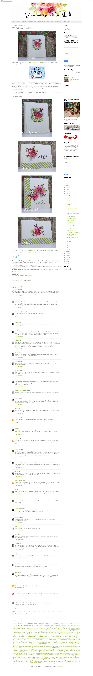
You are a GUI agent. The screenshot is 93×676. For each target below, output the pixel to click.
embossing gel (28, 643)
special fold (15, 657)
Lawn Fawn (32, 629)
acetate (37, 636)
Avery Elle (44, 623)
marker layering (50, 650)
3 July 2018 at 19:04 (19, 404)
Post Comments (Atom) (23, 613)
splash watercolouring (30, 657)
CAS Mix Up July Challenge (72, 237)
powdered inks (39, 654)
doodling (49, 642)
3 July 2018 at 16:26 (19, 366)
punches (59, 654)
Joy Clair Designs (16, 629)
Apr (68, 243)
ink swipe (39, 649)
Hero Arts (35, 628)
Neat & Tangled (57, 629)
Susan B (17, 461)
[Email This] (25, 280)
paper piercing (43, 653)
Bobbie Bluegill (19, 480)
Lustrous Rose (70, 230)
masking (68, 650)
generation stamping (43, 646)
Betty (16, 322)
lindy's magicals (19, 650)
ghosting (57, 646)
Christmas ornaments (55, 625)
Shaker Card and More (72, 208)
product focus (51, 654)
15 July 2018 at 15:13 (19, 606)
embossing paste (43, 643)
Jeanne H (17, 370)
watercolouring (33, 282)
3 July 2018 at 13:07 (19, 307)
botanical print (47, 638)
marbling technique (42, 650)
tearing (35, 660)
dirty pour (36, 642)
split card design (52, 657)
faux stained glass (50, 645)
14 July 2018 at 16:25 (19, 596)
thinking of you (58, 660)
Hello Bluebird (29, 628)
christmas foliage (23, 639)
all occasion (72, 636)
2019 (67, 193)
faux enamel (20, 645)
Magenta (37, 629)
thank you (46, 660)
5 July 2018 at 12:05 (19, 522)
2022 (67, 187)
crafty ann (38, 641)
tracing (78, 660)
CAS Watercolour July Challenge (71, 235)
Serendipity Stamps (17, 632)
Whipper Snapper (16, 636)
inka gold (43, 649)
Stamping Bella (60, 632)
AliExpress (31, 623)
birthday (27, 638)
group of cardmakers (40, 647)
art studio (78, 636)
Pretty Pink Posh (46, 631)
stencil (27, 658)
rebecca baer (67, 654)
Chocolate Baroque (47, 625)
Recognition (58, 21)
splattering (38, 657)
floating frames (74, 645)
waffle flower (24, 661)
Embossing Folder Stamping (58, 627)
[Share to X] (27, 280)
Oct (68, 200)
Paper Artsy (68, 629)
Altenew (36, 623)
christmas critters (16, 639)
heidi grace (77, 647)
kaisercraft (56, 649)
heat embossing (56, 647)
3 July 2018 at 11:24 (19, 295)
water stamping (49, 661)
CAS (16, 282)
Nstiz (16, 471)
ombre (17, 653)
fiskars (69, 645)
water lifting (43, 661)
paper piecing (36, 653)
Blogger (60, 666)
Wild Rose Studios (23, 636)
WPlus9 (78, 635)
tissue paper (69, 660)
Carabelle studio (29, 625)
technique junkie (40, 660)
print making (46, 654)
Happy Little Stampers (21, 628)
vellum (14, 661)
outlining (25, 653)
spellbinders (21, 657)
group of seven (48, 647)
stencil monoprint (46, 658)
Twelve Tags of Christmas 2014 (70, 633)
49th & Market (18, 623)
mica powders (16, 651)
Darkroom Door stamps (27, 627)
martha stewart (57, 650)
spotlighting (63, 657)
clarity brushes (52, 639)
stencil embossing (38, 658)
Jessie (18, 21)
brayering (57, 638)
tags (32, 660)
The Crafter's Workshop (39, 633)
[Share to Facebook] (28, 280)
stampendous (76, 657)
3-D (13, 623)
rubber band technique (22, 656)
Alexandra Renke (24, 623)
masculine (63, 650)
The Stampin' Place (55, 633)
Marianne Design (42, 629)
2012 (67, 261)
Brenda (17, 340)
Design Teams (50, 21)
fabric (69, 643)
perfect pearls (19, 654)
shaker (48, 656)
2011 (67, 263)
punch (56, 654)
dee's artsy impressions (62, 641)
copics (28, 641)
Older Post (58, 611)
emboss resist (22, 643)
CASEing (24, 625)
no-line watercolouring (60, 651)
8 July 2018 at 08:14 (19, 558)
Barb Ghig (17, 289)
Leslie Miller (18, 508)
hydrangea (15, 649)
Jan (68, 249)
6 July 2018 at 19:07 (19, 549)
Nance (16, 572)
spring (71, 657)
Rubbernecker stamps (61, 631)
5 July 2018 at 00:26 (19, 504)
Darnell (17, 563)
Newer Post (15, 611)
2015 (67, 255)
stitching (15, 660)
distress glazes (44, 642)
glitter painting (18, 647)
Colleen (17, 543)
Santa (79, 631)
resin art (72, 654)
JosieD (16, 438)
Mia (16, 526)
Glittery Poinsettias (71, 216)
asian (14, 638)
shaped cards (53, 656)
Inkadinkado (58, 628)
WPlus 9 (75, 635)
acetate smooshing (43, 636)
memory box (73, 650)
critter (48, 641)
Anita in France (19, 499)
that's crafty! (52, 660)
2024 (67, 183)
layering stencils (75, 649)
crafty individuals (43, 641)
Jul (67, 206)
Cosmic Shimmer (77, 625)
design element (70, 641)
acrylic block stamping (52, 636)
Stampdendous (45, 632)
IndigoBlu (53, 628)
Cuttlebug (20, 627)
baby (16, 638)
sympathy (28, 660)
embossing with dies (53, 643)
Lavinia (28, 629)
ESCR (41, 627)
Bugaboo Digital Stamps (62, 623)
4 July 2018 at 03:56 (19, 445)
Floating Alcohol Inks (68, 627)
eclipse (78, 642)
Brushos (55, 623)
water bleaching (37, 661)
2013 (67, 259)
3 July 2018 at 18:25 (19, 386)
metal (79, 650)
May (68, 241)
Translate (74, 37)
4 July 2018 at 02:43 (19, 434)
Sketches (24, 21)
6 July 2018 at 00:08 (19, 539)
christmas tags (38, 639)
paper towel (54, 653)
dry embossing (70, 642)
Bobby (16, 592)
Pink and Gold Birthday (72, 218)
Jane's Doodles (74, 628)
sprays (67, 657)
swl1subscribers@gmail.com (71, 65)
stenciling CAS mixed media (61, 658)
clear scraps (57, 639)
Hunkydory (44, 628)
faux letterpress (27, 645)
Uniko (64, 635)
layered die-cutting (68, 649)
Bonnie (16, 352)
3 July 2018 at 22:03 (19, 424)
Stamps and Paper (19, 311)
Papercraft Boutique (20, 379)
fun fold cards (21, 646)
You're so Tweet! (70, 224)
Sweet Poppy (73, 632)
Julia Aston (17, 554)
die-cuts (74, 641)
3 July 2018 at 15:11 (19, 348)
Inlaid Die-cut (68, 628)
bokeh (43, 638)
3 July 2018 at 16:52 (19, 375)
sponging (58, 657)
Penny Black (26, 631)
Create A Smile (15, 627)
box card (52, 638)
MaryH (16, 398)
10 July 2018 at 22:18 (19, 579)
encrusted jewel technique (62, 643)
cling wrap (70, 639)
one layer (21, 653)
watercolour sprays (70, 661)
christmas (27, 282)
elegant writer (15, 643)
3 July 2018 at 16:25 (19, 357)
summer (24, 660)
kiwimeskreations (19, 417)
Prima (51, 631)
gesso (49, 646)
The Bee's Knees (30, 633)
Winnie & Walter (31, 636)
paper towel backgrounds (63, 653)
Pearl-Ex (20, 631)
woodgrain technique (48, 663)
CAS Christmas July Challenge (73, 232)
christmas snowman (31, 639)
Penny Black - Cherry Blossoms (71, 226)
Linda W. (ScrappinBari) (21, 390)
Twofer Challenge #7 (71, 228)
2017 (67, 251)
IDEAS (48, 628)
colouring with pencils (22, 641)
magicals (28, 650)
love (25, 650)
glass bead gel (76, 646)
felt (55, 645)
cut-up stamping (53, 641)
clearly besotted (63, 639)
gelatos (32, 646)
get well (52, 646)
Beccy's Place (50, 623)
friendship (15, 646)
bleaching (40, 638)
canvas (60, 638)
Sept (68, 202)
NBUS (52, 629)
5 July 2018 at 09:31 (19, 513)
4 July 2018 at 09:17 (19, 476)
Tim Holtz (61, 633)
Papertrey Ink (16, 631)
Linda (16, 428)
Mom (50, 629)
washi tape (32, 661)
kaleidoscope (61, 649)
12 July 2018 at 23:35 (19, 587)
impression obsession (23, 649)
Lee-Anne (17, 517)
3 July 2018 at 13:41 (19, 325)
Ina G (16, 408)
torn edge (74, 660)
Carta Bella (35, 625)
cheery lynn (70, 638)
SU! (76, 631)
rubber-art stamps (31, 656)
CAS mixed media (21, 282)
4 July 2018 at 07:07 (19, 456)
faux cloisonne (75, 643)
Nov (68, 198)
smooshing (73, 656)
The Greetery (48, 633)
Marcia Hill (17, 449)
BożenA (17, 300)
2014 (67, 257)
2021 (67, 189)
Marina (16, 584)
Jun (68, 239)
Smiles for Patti (70, 210)
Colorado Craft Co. (64, 625)
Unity (66, 635)
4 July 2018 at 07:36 (19, 467)
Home (13, 21)
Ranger (54, 631)
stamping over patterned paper (19, 658)
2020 (67, 191)
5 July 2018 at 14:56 (19, 530)
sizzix (68, 656)
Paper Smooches (75, 629)
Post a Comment (17, 608)
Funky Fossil (75, 627)
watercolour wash (20, 663)
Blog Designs (68, 29)
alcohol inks (66, 636)
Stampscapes (67, 632)
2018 (67, 195)
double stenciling (62, 642)
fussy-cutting (28, 646)
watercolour (55, 661)
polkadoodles (24, 654)
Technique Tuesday (22, 633)
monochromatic (30, 651)
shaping (58, 656)
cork (34, 641)
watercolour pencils (62, 661)
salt (37, 656)
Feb (68, 247)
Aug (68, 204)
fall (71, 643)
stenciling (53, 658)
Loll (72, 77)
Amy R (40, 623)
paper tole (49, 653)
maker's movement (34, 650)
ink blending (30, 649)
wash (28, 661)
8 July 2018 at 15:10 (19, 568)
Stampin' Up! (52, 632)
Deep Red (34, 627)
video (17, 661)
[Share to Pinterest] (30, 280)
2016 (67, 253)
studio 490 (19, 660)
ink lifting (35, 649)
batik (23, 638)
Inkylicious (63, 628)
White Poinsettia (70, 220)
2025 (67, 182)
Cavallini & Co (40, 625)
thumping (64, 660)
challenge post (22, 249)
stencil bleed (31, 658)
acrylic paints (59, 636)
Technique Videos (32, 21)
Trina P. (17, 534)
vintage (20, 661)
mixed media (22, 652)
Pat (16, 601)
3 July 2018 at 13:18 (19, 318)
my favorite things (42, 651)
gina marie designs (69, 646)
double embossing (54, 642)
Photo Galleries (41, 21)
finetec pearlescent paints (62, 645)
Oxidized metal (63, 629)
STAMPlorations (71, 631)
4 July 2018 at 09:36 (19, 485)
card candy (64, 638)
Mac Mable (17, 489)
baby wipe (20, 638)
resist (76, 654)
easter (75, 642)
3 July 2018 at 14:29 (19, 336)
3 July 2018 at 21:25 (19, 413)
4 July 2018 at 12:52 (19, 494)
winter (42, 663)
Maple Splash (70, 222)
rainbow (63, 654)
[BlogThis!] (26, 280)
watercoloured (27, 663)
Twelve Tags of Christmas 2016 (29, 635)
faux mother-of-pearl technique (38, 645)
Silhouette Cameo (26, 632)
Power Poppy (40, 631)
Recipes (67, 28)
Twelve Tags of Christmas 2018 (55, 635)
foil (79, 645)
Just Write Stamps (23, 629)
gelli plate (36, 646)
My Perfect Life (31, 250)
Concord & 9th (70, 625)
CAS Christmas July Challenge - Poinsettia (22, 275)
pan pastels (30, 653)
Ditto (39, 627)
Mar (68, 245)
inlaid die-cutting (50, 649)
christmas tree (45, 639)
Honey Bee (40, 628)
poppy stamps (31, 654)
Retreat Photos (66, 21)
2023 (67, 185)
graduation (33, 647)
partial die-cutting (72, 653)
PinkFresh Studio (33, 631)
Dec (68, 197)
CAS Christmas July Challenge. (37, 62)
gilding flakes (62, 646)
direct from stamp (21, 642)
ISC (50, 628)
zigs (54, 663)
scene (42, 656)
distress (39, 642)
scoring (45, 656)
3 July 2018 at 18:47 (19, 394)
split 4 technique (45, 657)
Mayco (47, 629)
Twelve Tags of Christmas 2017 (42, 635)
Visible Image (70, 635)
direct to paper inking (29, 642)
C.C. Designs (70, 623)
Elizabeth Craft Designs (47, 627)
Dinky (37, 627)
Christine (17, 361)
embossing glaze (35, 643)
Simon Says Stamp (36, 632)
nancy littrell (18, 330)
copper (31, 641)
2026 (67, 180)
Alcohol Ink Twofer (71, 211)
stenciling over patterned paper (74, 658)
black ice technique (33, 638)
